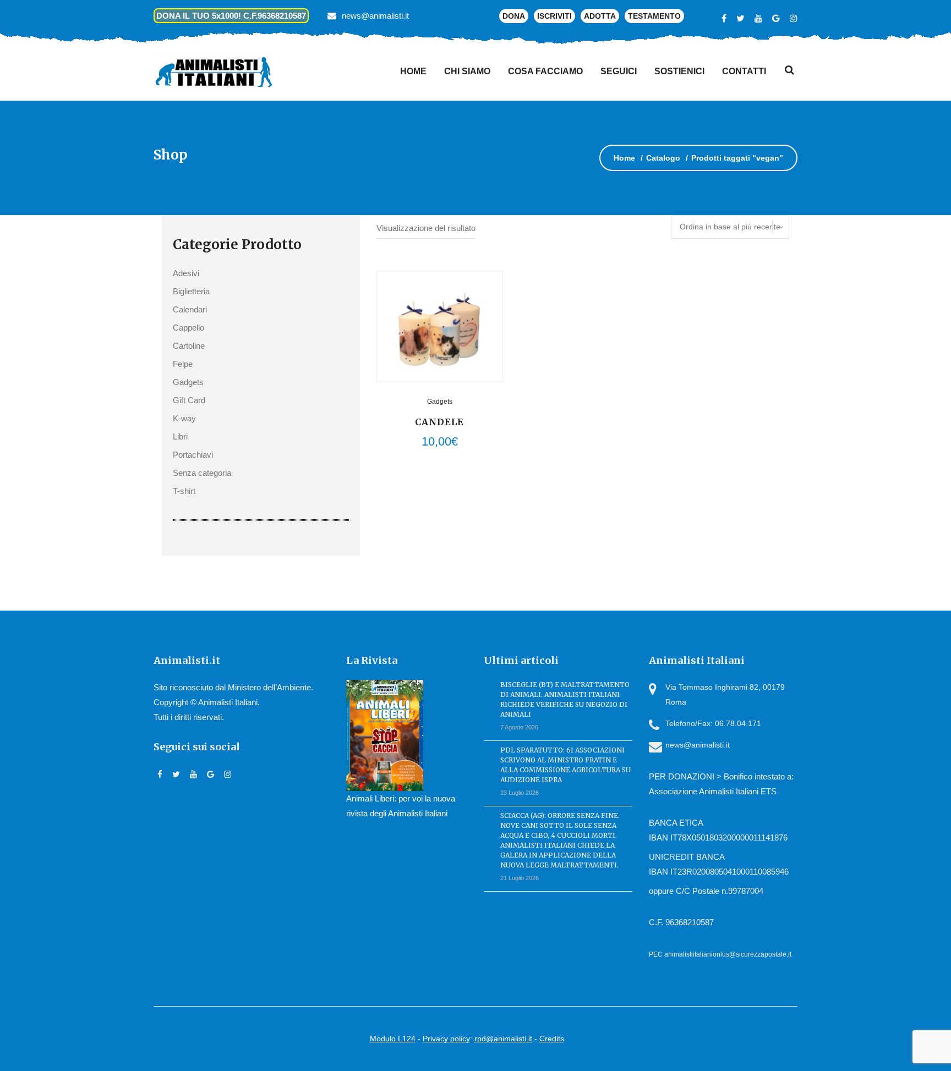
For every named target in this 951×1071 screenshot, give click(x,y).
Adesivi (186, 273)
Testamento (654, 16)
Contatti (744, 71)
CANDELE (439, 421)
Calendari (190, 309)
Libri (180, 436)
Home (413, 71)
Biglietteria (191, 291)
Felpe (183, 364)
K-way (184, 418)
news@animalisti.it (375, 15)
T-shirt (184, 491)
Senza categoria (202, 472)
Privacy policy (446, 1038)
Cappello (188, 327)
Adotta (600, 16)
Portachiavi (193, 454)
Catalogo (663, 157)
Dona (513, 16)
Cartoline (189, 345)
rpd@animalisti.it (503, 1038)
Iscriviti (554, 16)
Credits (551, 1038)
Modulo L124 (393, 1038)
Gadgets (188, 382)
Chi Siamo (467, 71)
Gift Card (189, 400)
